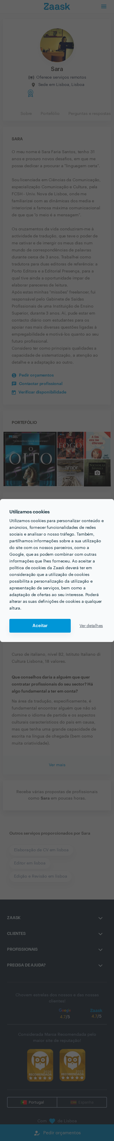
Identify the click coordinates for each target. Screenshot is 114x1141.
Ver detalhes (91, 626)
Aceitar (40, 626)
